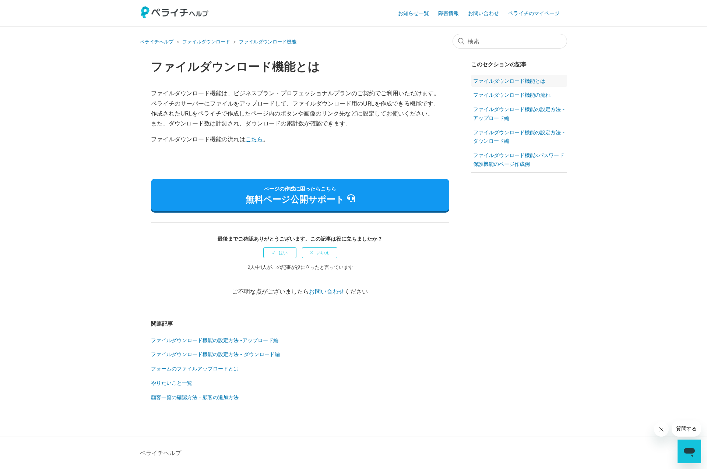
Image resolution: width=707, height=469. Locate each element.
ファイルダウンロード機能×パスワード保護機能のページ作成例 (518, 159)
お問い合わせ (483, 13)
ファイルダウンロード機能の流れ (512, 95)
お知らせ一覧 (413, 13)
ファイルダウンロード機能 (267, 42)
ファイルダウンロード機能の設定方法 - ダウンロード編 (215, 354)
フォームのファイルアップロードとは (195, 368)
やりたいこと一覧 (171, 383)
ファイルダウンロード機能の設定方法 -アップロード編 (214, 340)
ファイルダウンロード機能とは (509, 81)
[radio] (279, 252)
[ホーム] (175, 16)
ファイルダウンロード (206, 42)
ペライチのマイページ (534, 13)
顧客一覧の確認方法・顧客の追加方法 (195, 397)
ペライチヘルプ (156, 42)
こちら (254, 139)
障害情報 (448, 13)
